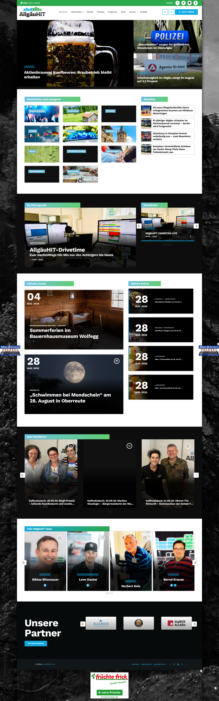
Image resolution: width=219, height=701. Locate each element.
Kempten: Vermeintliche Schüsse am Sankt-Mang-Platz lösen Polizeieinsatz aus (172, 149)
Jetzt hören (186, 12)
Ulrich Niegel (173, 586)
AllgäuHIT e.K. (48, 664)
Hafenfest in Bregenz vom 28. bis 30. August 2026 (169, 331)
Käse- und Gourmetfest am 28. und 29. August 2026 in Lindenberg (169, 388)
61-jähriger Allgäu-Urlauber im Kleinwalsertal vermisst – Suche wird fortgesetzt (171, 123)
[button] (164, 245)
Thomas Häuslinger (130, 579)
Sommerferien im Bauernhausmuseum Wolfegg (64, 333)
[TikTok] (183, 3)
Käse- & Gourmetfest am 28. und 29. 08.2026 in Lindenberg (169, 359)
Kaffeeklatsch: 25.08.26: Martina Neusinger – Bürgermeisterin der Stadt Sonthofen (110, 503)
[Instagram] (189, 3)
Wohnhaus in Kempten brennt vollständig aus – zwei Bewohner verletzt (172, 136)
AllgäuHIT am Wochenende (161, 233)
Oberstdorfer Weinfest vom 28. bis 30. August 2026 (169, 302)
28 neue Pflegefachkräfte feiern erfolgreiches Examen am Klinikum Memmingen (173, 110)
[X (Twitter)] (177, 3)
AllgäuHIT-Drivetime (57, 249)
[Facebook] (195, 3)
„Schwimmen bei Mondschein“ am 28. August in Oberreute (70, 398)
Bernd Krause (88, 579)
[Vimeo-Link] (32, 12)
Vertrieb (173, 581)
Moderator (45, 581)
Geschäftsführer (130, 574)
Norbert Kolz (45, 586)
